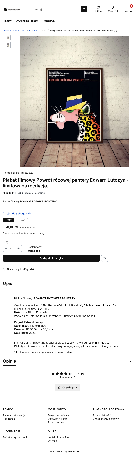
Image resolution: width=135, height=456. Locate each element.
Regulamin (9, 418)
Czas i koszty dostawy (106, 418)
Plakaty (33, 30)
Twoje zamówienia (58, 415)
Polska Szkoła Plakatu (14, 30)
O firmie (52, 440)
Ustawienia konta (58, 418)
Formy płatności (102, 415)
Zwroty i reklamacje (14, 415)
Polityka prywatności (15, 437)
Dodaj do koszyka (51, 258)
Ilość (5, 242)
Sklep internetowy (63, 451)
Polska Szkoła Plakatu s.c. (18, 172)
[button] (84, 9)
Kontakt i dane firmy (59, 437)
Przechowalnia (56, 422)
